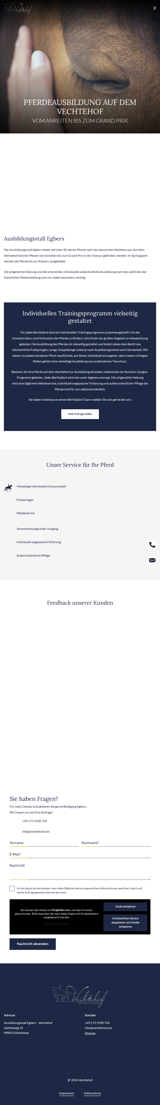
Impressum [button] (66, 1093)
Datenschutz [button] (92, 1093)
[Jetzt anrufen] (152, 545)
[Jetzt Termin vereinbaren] (152, 560)
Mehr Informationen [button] (56, 923)
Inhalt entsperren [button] (125, 906)
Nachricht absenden (32, 944)
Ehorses (90, 1033)
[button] (154, 8)
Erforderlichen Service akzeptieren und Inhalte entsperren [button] (125, 922)
